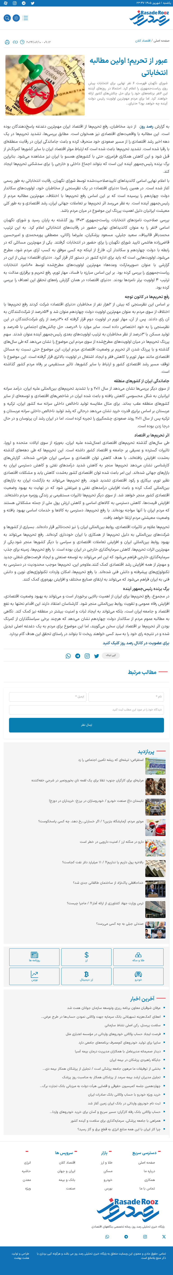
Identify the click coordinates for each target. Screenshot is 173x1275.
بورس (108, 1188)
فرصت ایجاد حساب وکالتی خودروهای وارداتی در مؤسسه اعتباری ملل (113, 1034)
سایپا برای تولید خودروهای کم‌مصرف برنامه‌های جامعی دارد (120, 1042)
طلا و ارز (106, 1162)
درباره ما (149, 1171)
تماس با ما (147, 1188)
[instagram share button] (14, 3)
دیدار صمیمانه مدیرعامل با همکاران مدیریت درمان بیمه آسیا (118, 1051)
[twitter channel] (164, 1237)
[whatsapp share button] (68, 656)
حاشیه (26, 1171)
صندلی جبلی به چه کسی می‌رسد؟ (119, 924)
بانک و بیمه (67, 1180)
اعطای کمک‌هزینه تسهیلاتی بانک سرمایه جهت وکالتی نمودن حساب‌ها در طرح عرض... (101, 1017)
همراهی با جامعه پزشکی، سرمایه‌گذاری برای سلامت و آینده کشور (116, 1121)
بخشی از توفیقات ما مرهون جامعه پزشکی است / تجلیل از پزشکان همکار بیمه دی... (102, 1069)
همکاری (149, 1180)
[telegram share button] (23, 3)
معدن (27, 1180)
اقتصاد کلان (142, 40)
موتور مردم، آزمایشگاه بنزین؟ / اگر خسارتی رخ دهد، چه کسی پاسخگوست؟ (90, 821)
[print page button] (7, 42)
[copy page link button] (15, 42)
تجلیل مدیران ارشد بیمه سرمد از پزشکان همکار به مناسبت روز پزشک (111, 1077)
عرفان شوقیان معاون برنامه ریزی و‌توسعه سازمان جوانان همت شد (114, 1008)
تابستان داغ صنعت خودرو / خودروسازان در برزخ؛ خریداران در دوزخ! (96, 801)
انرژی (27, 1162)
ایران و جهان (66, 1171)
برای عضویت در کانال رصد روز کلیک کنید (136, 643)
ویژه (28, 1188)
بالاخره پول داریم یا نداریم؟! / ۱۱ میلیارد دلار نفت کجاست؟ (102, 862)
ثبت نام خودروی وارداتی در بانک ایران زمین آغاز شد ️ (124, 1103)
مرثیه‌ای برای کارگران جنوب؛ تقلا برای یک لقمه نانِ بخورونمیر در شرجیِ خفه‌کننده (87, 780)
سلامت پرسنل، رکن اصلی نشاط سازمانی (133, 1025)
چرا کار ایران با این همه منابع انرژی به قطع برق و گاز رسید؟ (119, 1129)
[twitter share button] (32, 3)
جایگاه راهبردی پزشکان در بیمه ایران (135, 1060)
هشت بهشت (21, 1258)
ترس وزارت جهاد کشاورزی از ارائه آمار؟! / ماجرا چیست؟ (105, 903)
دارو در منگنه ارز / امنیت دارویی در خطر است (111, 842)
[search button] (7, 18)
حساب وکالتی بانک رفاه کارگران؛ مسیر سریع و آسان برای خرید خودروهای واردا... (105, 1112)
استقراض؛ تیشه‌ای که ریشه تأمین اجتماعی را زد (110, 760)
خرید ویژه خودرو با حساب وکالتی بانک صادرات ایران (124, 1094)
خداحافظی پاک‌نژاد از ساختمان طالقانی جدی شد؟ (108, 883)
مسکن (108, 1171)
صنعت (70, 1188)
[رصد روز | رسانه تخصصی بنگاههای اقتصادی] (149, 18)
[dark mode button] (16, 18)
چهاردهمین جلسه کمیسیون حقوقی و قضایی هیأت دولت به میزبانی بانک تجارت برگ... (100, 1086)
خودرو (108, 1180)
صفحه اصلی (161, 40)
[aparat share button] (5, 3)
